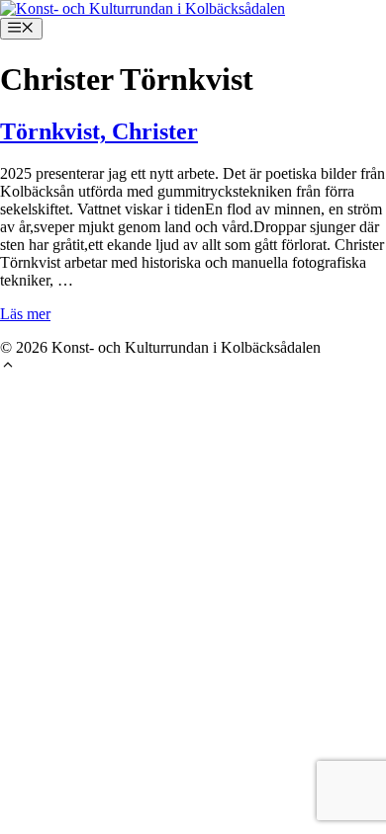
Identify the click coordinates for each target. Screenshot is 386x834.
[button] (8, 367)
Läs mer (25, 313)
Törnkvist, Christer (99, 131)
